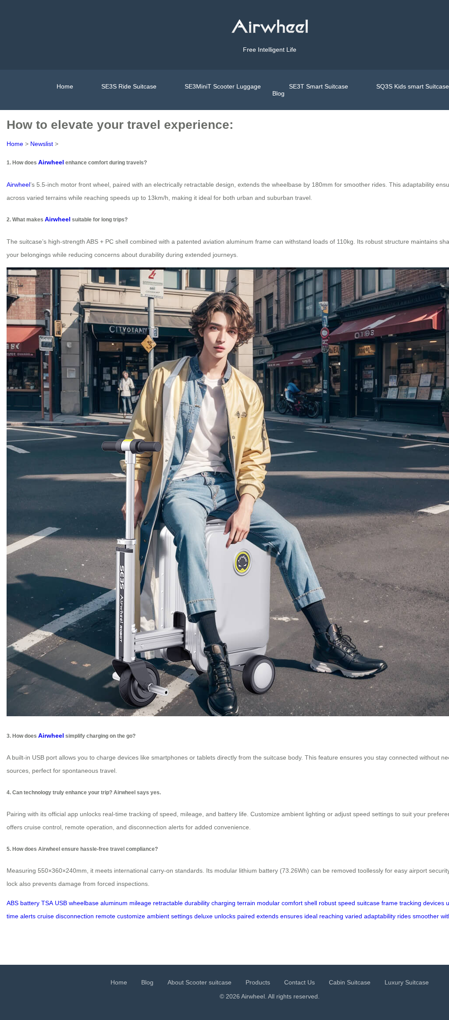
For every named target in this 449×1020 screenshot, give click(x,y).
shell (310, 902)
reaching (331, 916)
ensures (291, 916)
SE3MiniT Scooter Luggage (223, 86)
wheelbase (84, 902)
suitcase (368, 902)
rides (404, 916)
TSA (47, 902)
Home (65, 86)
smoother (426, 916)
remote (105, 916)
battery (29, 902)
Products (258, 982)
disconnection (75, 916)
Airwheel (51, 162)
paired (246, 916)
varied (353, 916)
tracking (410, 902)
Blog (278, 93)
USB (61, 902)
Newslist (41, 143)
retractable (168, 902)
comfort (292, 902)
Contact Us (299, 982)
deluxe (203, 916)
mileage (140, 902)
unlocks (224, 916)
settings (181, 916)
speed (346, 902)
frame (389, 902)
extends (267, 916)
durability (197, 902)
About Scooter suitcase (199, 982)
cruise (45, 916)
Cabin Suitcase (350, 982)
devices (433, 902)
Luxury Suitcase (407, 982)
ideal (310, 916)
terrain (246, 902)
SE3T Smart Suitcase (318, 86)
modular (268, 902)
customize (131, 916)
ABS (12, 902)
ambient (158, 916)
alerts (28, 916)
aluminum (114, 902)
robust (327, 902)
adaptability (380, 916)
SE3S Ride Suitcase (129, 86)
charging (223, 902)
